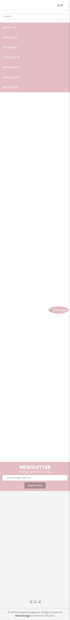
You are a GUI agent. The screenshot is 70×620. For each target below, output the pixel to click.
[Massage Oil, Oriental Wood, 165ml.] (35, 429)
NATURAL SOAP (35, 568)
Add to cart (37, 433)
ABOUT (35, 517)
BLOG (35, 526)
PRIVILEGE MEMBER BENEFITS (35, 534)
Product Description (19, 182)
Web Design (22, 615)
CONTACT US (35, 530)
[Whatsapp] (54, 607)
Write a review (41, 178)
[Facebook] (15, 607)
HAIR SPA (35, 555)
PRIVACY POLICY (35, 589)
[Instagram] (34, 607)
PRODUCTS (35, 521)
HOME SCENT (35, 559)
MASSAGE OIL (35, 563)
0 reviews (25, 178)
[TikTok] (36, 610)
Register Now (35, 485)
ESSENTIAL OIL (35, 551)
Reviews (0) (46, 182)
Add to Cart (12, 169)
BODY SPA (35, 547)
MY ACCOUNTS (35, 581)
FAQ (35, 585)
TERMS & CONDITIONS (35, 593)
